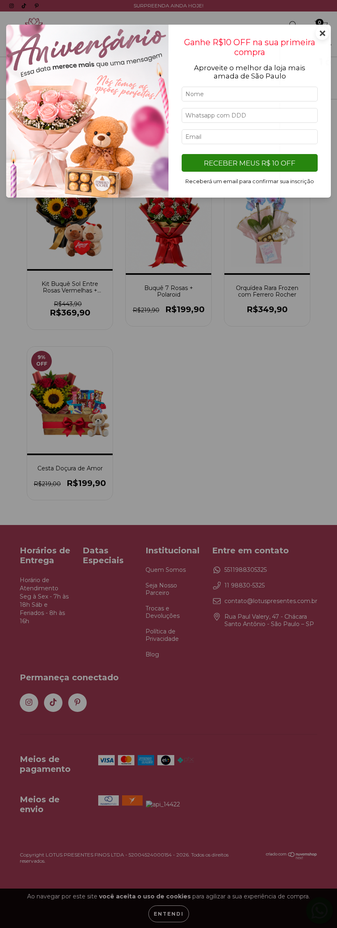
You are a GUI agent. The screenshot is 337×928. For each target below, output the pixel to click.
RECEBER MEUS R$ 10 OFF (249, 163)
